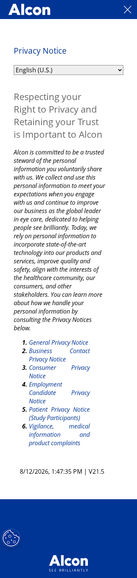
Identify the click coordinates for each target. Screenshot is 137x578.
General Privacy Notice (58, 342)
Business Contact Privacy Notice (60, 355)
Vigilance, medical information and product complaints (60, 434)
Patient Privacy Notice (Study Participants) (60, 413)
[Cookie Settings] (11, 538)
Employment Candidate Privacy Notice (60, 392)
